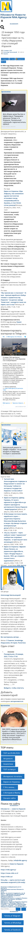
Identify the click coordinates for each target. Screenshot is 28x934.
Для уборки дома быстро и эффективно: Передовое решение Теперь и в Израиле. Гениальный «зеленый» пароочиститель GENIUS (14, 119)
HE (16, 23)
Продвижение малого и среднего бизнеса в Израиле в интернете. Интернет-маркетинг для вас (14, 899)
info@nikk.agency (20, 860)
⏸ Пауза (12, 59)
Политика (22, 643)
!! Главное (10, 640)
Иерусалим (5, 643)
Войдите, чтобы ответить (14, 688)
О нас (2, 891)
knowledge (19, 640)
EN (14, 23)
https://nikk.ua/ (7, 877)
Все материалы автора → (11, 637)
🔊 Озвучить (5, 59)
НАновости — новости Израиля (13, 809)
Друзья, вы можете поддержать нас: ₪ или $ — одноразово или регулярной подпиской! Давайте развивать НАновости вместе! (13, 894)
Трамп (19, 322)
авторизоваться (17, 701)
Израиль (5, 54)
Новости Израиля (16, 864)
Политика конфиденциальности (11, 887)
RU (11, 23)
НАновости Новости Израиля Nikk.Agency (14, 906)
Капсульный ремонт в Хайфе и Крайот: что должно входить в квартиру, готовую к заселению (15, 450)
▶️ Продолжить (20, 59)
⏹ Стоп (3, 61)
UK (12, 23)
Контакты (4, 888)
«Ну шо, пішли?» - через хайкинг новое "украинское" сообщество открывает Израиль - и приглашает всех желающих (15, 537)
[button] (14, 20)
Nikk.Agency (21, 565)
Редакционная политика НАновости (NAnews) (12, 890)
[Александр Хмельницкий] (12, 589)
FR (17, 23)
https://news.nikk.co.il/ (9, 873)
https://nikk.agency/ (8, 870)
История (13, 643)
